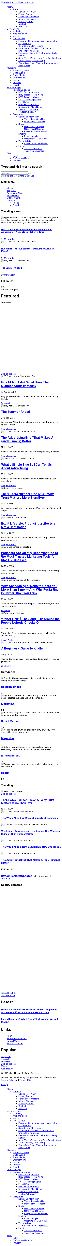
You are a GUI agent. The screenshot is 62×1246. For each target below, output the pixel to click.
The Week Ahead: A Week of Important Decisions (29, 818)
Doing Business (11, 686)
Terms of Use (25, 1080)
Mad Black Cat (8, 995)
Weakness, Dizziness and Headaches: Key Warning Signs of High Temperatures (30, 832)
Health (5, 772)
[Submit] (29, 173)
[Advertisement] (31, 336)
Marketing (7, 703)
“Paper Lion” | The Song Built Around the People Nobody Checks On (30, 620)
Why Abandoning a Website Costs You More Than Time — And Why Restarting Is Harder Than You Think (30, 589)
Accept (4, 1084)
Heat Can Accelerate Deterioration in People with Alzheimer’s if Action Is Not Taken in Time (26, 230)
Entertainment (10, 755)
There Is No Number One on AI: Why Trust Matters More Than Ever (27, 495)
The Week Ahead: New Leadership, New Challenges (31, 846)
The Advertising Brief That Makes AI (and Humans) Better (27, 439)
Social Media (9, 721)
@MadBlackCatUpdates (16, 875)
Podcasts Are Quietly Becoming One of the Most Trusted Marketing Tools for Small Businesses (29, 556)
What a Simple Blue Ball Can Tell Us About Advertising (26, 466)
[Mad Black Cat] (17, 2)
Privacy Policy (8, 1080)
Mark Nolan (9, 239)
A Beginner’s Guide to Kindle (22, 648)
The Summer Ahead (11, 268)
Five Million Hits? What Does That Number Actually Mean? (25, 384)
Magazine (7, 738)
